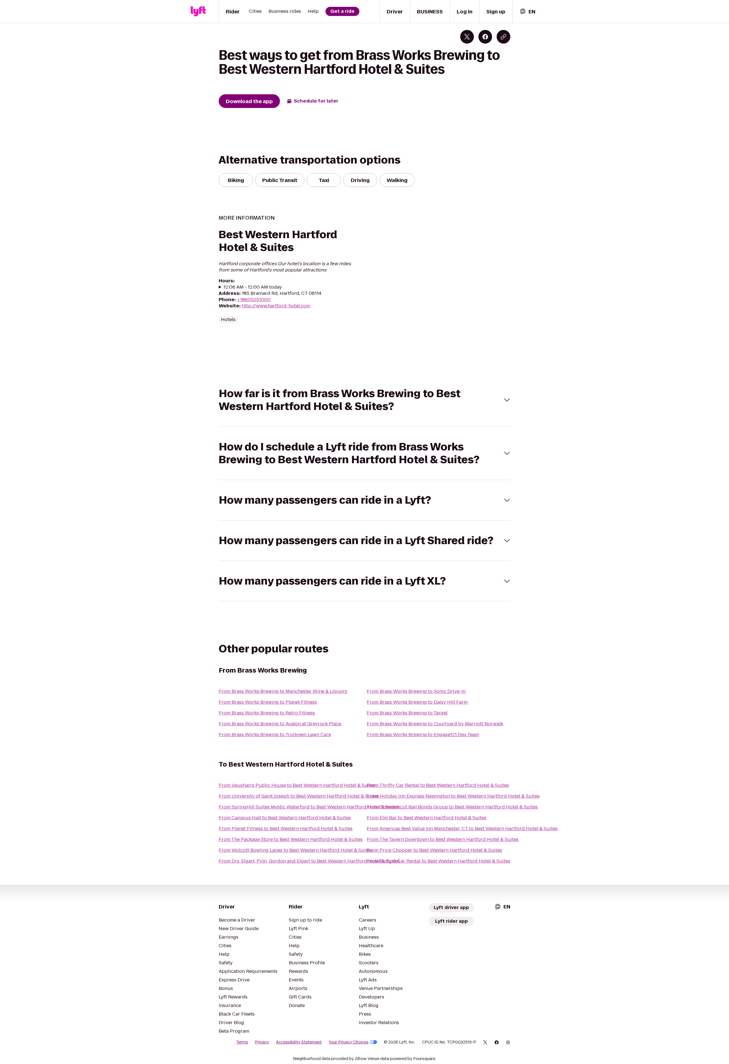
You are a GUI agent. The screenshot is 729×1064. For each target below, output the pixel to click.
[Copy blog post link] (503, 37)
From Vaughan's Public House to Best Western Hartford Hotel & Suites (297, 785)
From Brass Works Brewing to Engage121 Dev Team (423, 734)
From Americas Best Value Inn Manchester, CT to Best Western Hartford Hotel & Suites (462, 828)
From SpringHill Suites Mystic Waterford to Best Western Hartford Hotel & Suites (309, 807)
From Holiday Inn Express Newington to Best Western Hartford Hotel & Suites (453, 796)
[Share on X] (467, 37)
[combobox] (527, 11)
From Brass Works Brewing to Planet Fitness (268, 702)
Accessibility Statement (299, 1042)
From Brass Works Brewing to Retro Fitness (267, 713)
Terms (242, 1042)
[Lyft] (198, 11)
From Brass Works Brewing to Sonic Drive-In (416, 691)
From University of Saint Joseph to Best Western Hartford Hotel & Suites (299, 796)
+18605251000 (254, 299)
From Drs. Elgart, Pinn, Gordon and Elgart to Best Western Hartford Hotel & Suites (309, 861)
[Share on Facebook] (485, 37)
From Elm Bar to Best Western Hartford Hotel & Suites (426, 817)
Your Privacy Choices (348, 1042)
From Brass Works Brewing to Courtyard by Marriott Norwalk (435, 723)
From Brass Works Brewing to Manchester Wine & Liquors (283, 691)
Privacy (262, 1042)
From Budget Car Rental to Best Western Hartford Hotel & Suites (438, 861)
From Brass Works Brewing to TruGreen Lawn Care (275, 734)
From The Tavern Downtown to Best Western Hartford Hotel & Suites (443, 839)
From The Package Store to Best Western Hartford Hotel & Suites (291, 839)
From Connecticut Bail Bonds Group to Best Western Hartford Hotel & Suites (452, 807)
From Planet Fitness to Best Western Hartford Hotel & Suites (286, 828)
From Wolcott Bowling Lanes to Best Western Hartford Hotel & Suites (295, 850)
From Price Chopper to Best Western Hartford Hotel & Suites (434, 850)
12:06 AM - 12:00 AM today (253, 287)
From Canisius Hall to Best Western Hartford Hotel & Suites (285, 817)
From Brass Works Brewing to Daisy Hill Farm (417, 702)
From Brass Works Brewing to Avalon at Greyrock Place (280, 723)
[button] (364, 400)
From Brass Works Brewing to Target (407, 713)
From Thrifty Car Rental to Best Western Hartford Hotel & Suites (438, 785)
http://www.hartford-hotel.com (276, 306)
